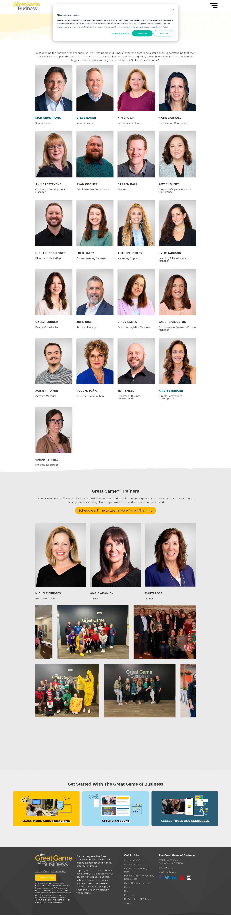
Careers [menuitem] (128, 887)
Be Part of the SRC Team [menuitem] (137, 899)
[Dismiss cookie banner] (173, 10)
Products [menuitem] (129, 895)
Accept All (142, 33)
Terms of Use (42, 871)
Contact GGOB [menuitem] (132, 860)
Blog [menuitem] (126, 891)
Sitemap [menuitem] (128, 903)
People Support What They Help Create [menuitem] (139, 877)
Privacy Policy (58, 871)
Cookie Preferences (121, 33)
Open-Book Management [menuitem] (138, 883)
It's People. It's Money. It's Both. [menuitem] (137, 870)
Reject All (164, 33)
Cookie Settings (46, 877)
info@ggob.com (167, 872)
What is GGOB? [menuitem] (132, 864)
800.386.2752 (166, 867)
